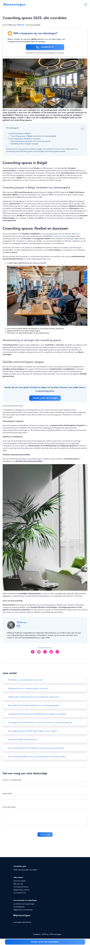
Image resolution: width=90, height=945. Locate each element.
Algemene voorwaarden (23, 910)
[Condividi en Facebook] (32, 653)
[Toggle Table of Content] (81, 128)
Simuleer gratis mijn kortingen (45, 398)
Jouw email (7, 793)
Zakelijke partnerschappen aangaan (25, 144)
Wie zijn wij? (18, 884)
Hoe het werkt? (20, 881)
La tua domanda (9, 807)
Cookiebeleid (19, 907)
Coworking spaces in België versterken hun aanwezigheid (33, 136)
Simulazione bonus (21, 887)
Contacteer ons (20, 893)
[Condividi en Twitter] (51, 653)
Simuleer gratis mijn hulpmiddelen (45, 942)
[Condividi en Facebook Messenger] (45, 653)
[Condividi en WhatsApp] (57, 653)
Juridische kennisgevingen (24, 904)
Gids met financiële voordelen (25, 870)
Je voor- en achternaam (12, 780)
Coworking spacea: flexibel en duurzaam (24, 139)
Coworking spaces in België (19, 133)
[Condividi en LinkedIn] (39, 653)
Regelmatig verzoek (21, 890)
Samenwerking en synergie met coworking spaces (30, 141)
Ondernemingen (59, 236)
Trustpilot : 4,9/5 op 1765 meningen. (47, 934)
